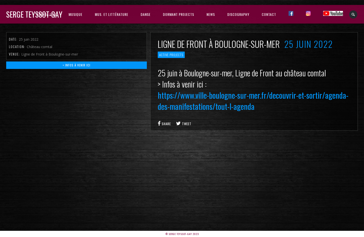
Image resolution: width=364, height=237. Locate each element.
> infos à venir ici (76, 65)
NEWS (211, 14)
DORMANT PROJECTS (178, 14)
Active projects (171, 54)
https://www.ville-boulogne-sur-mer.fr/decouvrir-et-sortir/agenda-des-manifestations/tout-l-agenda (253, 100)
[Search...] (353, 14)
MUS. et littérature (111, 14)
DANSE (146, 14)
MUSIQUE (75, 14)
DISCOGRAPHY (238, 14)
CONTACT (269, 14)
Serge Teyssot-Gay (34, 14)
